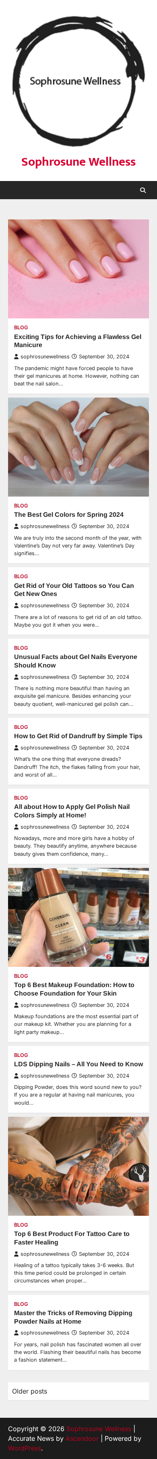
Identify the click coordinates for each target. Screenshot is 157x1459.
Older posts (29, 1391)
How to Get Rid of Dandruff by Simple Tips (78, 736)
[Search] (143, 190)
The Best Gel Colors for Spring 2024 (69, 514)
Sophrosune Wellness (78, 162)
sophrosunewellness (45, 357)
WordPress (24, 1448)
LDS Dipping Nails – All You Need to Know (78, 1064)
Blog (21, 327)
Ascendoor (82, 1438)
